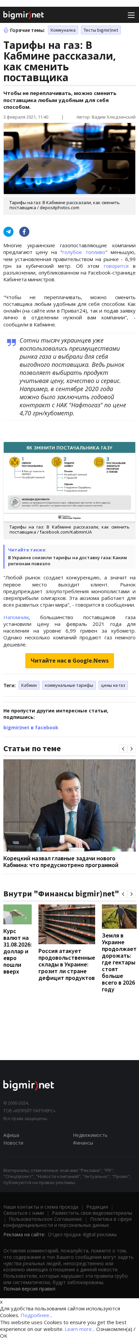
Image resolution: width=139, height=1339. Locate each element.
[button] (123, 749)
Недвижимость (90, 1135)
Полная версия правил (29, 1288)
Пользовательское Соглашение (45, 1219)
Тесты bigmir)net (101, 30)
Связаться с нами (23, 1213)
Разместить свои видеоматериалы (92, 1213)
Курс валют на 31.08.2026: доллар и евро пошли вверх (17, 951)
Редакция (97, 1207)
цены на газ (113, 685)
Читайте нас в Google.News (70, 660)
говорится (116, 265)
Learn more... (80, 1329)
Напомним (16, 617)
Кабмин (29, 685)
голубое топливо (83, 252)
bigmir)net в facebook (30, 727)
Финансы (83, 1143)
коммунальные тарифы (69, 685)
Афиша (11, 1135)
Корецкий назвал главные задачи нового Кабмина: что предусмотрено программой (60, 861)
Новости (13, 1143)
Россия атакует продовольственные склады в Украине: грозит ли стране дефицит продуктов (66, 964)
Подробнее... (36, 1315)
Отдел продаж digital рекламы (82, 1234)
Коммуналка (63, 30)
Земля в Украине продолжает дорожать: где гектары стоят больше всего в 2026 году (119, 962)
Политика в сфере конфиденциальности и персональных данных (67, 1222)
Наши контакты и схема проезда (40, 1207)
